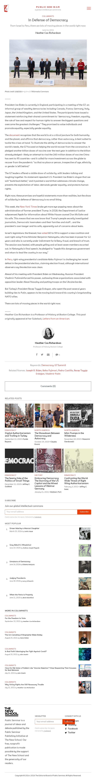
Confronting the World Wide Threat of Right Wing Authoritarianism (76, 481)
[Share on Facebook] (37, 355)
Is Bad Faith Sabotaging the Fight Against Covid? (26, 651)
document (14, 135)
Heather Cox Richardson (48, 33)
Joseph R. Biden (34, 371)
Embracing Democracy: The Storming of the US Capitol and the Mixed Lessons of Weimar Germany (47, 483)
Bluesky (72, 725)
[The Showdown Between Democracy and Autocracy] (49, 416)
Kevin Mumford (28, 597)
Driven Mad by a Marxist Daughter (24, 528)
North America (42, 430)
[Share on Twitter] (42, 355)
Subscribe (84, 512)
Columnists (48, 16)
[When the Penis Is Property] (85, 600)
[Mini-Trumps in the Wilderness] (78, 416)
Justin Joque (28, 531)
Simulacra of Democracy (20, 561)
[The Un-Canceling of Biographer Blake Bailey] (85, 637)
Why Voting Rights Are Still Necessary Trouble (24, 685)
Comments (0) (48, 386)
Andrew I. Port (55, 492)
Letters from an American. (56, 318)
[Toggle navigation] (89, 8)
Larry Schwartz (28, 581)
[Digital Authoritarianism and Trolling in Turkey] (19, 416)
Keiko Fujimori (49, 371)
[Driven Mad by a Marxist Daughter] (85, 534)
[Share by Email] (48, 355)
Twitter (71, 733)
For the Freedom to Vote (15, 618)
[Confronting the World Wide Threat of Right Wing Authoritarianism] (78, 461)
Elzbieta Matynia (28, 564)
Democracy (47, 365)
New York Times (28, 206)
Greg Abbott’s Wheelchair (20, 545)
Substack (37, 517)
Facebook (72, 729)
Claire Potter (24, 638)
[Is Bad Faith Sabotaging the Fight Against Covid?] (85, 654)
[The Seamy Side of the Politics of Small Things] (19, 461)
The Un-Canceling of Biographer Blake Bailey (23, 635)
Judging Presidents (18, 578)
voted (45, 233)
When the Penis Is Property (21, 595)
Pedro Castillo (65, 371)
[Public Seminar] (6, 8)
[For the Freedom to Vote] (85, 621)
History (39, 475)
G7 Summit (60, 365)
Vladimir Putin (52, 374)
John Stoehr (24, 654)
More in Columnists (16, 611)
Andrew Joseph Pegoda (31, 548)
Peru (9, 260)
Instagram (73, 721)
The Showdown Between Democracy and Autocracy (47, 436)
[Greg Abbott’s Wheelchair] (85, 550)
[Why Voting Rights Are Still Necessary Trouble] (85, 687)
